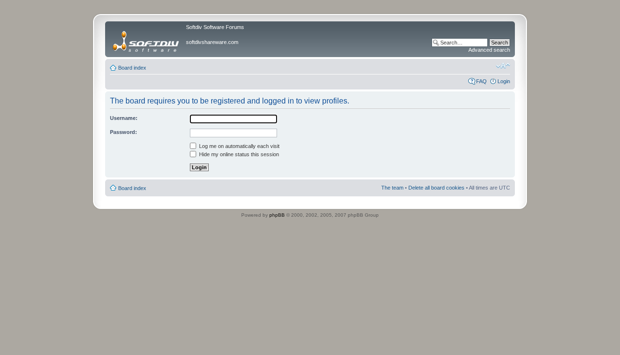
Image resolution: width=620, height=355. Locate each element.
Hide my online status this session (238, 154)
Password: (123, 132)
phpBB (277, 215)
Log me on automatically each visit (238, 146)
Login (503, 81)
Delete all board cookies (436, 188)
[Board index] (147, 39)
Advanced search (489, 50)
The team (392, 188)
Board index (132, 68)
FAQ (481, 81)
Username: (124, 118)
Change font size (503, 65)
